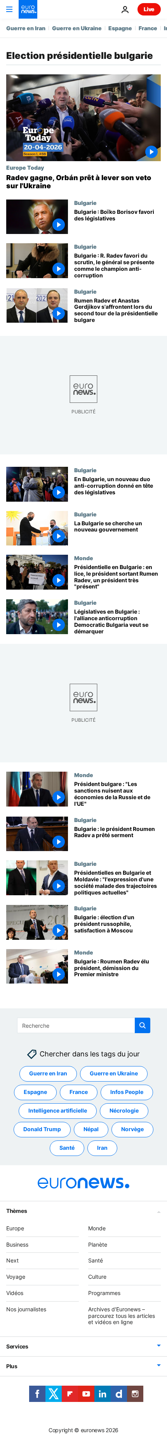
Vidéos (14, 1293)
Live (149, 9)
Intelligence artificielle (57, 1111)
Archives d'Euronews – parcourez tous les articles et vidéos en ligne (121, 1316)
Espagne (120, 28)
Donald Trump (42, 1129)
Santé (67, 1148)
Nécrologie (124, 1111)
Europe (15, 1228)
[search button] (142, 1025)
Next (12, 1260)
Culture (97, 1276)
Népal (91, 1129)
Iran (102, 1148)
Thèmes (16, 1210)
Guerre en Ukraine (77, 28)
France (148, 28)
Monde (83, 558)
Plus (11, 1366)
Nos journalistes (26, 1309)
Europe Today (25, 167)
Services (17, 1346)
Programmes (104, 1293)
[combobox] (83, 1025)
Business (17, 1244)
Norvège (132, 1129)
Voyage (15, 1276)
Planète (97, 1244)
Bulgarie (85, 203)
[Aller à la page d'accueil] (28, 9)
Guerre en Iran (25, 28)
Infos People (126, 1092)
